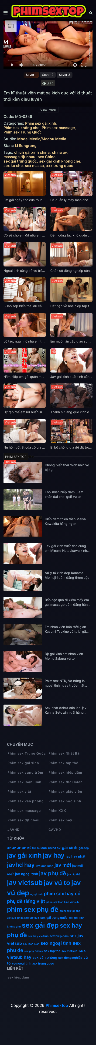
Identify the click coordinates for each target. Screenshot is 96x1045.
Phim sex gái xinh (40, 123)
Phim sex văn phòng (25, 801)
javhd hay (21, 864)
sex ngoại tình (56, 943)
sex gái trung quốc (20, 161)
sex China (46, 157)
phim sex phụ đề (32, 909)
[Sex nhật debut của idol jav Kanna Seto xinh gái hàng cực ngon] (22, 715)
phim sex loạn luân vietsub (62, 902)
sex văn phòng (45, 957)
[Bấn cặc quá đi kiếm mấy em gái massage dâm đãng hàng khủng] (22, 607)
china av (59, 152)
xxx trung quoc (59, 165)
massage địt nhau (19, 157)
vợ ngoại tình (21, 963)
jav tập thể (73, 874)
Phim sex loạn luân (24, 782)
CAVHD (54, 830)
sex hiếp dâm (59, 936)
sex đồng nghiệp (70, 957)
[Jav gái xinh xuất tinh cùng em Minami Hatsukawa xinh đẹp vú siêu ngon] (22, 553)
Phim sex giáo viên (65, 791)
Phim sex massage (58, 128)
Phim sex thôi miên (65, 782)
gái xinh (69, 847)
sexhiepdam (18, 977)
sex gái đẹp (40, 925)
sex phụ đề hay (33, 951)
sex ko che (13, 165)
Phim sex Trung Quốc (22, 132)
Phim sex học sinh (64, 801)
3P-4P (11, 848)
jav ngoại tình (26, 874)
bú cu (31, 848)
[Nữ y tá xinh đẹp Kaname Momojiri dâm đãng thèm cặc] (22, 580)
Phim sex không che (21, 128)
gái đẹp (84, 848)
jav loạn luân (44, 866)
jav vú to (57, 883)
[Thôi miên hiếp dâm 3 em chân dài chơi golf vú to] (22, 499)
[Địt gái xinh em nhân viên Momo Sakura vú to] (22, 661)
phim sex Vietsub (28, 917)
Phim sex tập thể (63, 763)
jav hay (54, 855)
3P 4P (21, 848)
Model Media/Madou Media (41, 139)
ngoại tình (36, 894)
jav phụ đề (52, 873)
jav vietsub (25, 883)
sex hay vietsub (38, 936)
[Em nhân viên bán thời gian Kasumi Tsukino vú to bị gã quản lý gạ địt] (22, 634)
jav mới (63, 865)
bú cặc (42, 848)
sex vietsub (69, 951)
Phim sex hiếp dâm (65, 772)
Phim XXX (57, 810)
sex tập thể (52, 951)
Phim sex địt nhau (23, 820)
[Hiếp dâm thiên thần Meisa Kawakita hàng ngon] (22, 526)
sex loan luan (31, 943)
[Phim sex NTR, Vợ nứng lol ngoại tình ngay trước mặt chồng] (22, 688)
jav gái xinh (24, 855)
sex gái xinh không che (59, 161)
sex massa (34, 165)
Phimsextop (57, 1005)
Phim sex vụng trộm (25, 772)
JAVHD (13, 830)
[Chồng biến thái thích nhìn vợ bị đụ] (22, 472)
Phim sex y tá (19, 791)
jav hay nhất (75, 856)
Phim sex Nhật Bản (65, 753)
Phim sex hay (60, 820)
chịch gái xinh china (32, 152)
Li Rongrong (26, 145)
